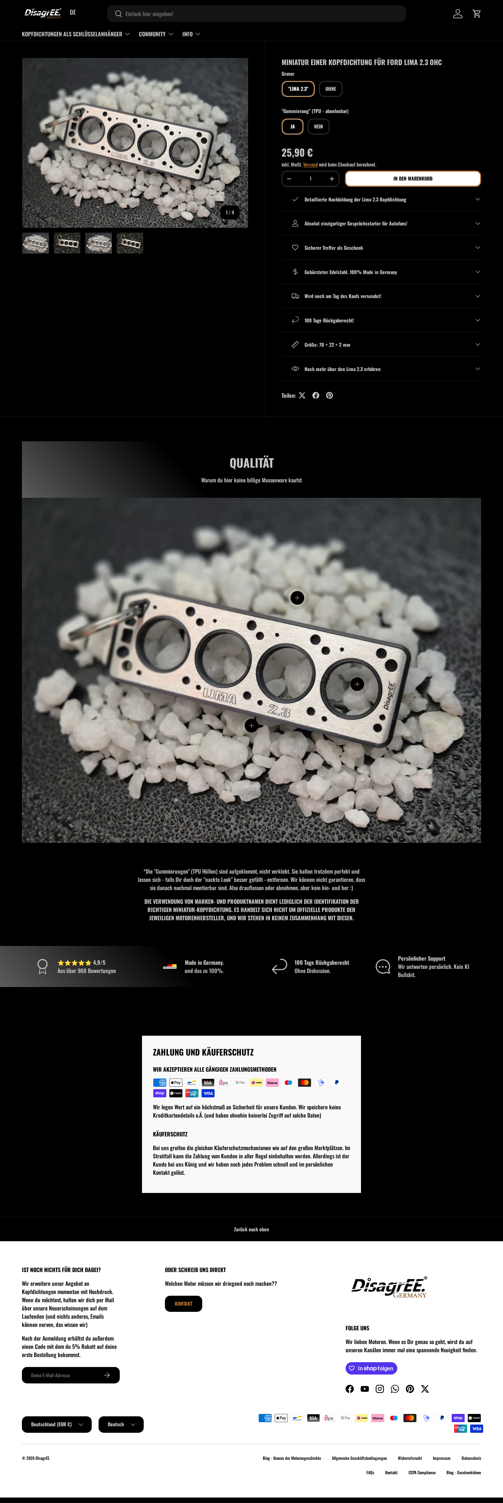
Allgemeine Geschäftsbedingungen (359, 1458)
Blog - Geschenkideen (464, 1472)
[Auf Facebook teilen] (316, 395)
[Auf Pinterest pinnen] (329, 395)
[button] (477, 13)
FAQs (370, 1472)
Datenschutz (471, 1458)
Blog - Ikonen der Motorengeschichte (292, 1458)
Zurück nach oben (251, 1229)
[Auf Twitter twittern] (302, 395)
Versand (310, 164)
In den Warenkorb (413, 178)
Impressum (442, 1458)
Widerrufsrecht (410, 1458)
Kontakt (183, 1303)
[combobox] (256, 13)
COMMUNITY (152, 34)
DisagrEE (42, 1458)
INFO (187, 34)
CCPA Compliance (422, 1472)
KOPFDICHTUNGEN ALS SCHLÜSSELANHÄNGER (72, 34)
